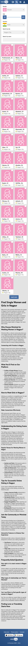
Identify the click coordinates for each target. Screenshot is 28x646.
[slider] (5, 17)
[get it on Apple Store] (9, 635)
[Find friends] (17, 2)
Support (22, 632)
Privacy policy (14, 632)
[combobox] (4, 32)
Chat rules (6, 632)
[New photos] (20, 2)
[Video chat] (13, 2)
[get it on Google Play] (18, 635)
